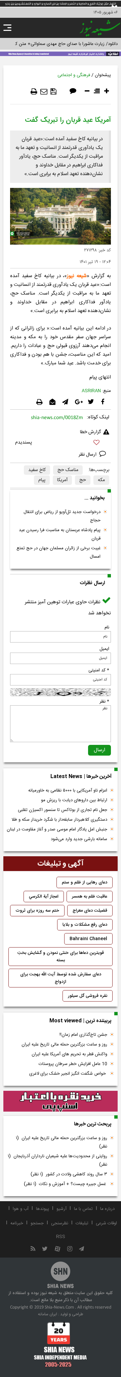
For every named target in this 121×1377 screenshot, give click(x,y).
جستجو (37, 1223)
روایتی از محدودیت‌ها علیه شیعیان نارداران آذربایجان (57, 1160)
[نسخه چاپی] (34, 91)
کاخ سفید (37, 470)
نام (107, 627)
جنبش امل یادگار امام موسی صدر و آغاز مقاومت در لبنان (57, 829)
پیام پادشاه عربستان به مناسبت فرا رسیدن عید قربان (59, 534)
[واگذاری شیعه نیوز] (60, 53)
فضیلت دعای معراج (90, 910)
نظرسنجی (59, 1223)
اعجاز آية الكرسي (43, 896)
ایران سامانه (47, 1314)
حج (82, 480)
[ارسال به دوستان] (43, 91)
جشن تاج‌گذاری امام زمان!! (82, 1034)
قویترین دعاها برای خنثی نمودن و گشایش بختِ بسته (60, 956)
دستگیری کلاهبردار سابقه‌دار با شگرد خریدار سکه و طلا (59, 819)
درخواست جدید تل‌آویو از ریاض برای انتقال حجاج (62, 516)
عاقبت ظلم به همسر (89, 896)
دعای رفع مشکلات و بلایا (85, 924)
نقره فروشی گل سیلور (87, 996)
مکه (101, 480)
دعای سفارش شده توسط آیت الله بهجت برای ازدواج (60, 978)
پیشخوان (103, 75)
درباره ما (107, 1209)
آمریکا (62, 480)
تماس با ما (83, 1209)
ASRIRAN (91, 391)
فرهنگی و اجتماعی (73, 75)
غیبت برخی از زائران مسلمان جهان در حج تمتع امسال (58, 552)
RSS (60, 1236)
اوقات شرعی (106, 1223)
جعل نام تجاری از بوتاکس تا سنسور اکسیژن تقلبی (62, 810)
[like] (60, 443)
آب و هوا (21, 1209)
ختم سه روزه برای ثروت (37, 910)
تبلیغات (82, 1223)
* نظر (104, 701)
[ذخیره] (53, 91)
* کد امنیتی (98, 670)
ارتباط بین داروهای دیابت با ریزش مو (74, 800)
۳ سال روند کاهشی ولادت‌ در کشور (69, 1174)
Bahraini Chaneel (88, 938)
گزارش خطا (90, 432)
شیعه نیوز (77, 276)
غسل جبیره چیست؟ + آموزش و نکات (65, 1184)
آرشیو (61, 1209)
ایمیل (104, 649)
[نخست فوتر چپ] (60, 1344)
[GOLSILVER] (60, 1101)
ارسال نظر (88, 455)
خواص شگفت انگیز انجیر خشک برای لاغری (68, 1073)
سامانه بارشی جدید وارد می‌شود (79, 839)
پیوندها (42, 1209)
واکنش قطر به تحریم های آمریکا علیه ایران (69, 1054)
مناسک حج (67, 470)
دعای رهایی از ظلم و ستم (84, 882)
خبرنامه (16, 1223)
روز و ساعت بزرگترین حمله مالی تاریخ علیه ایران (64, 1044)
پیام (41, 480)
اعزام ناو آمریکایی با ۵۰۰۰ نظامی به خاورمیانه (67, 790)
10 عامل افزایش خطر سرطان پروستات (73, 1064)
